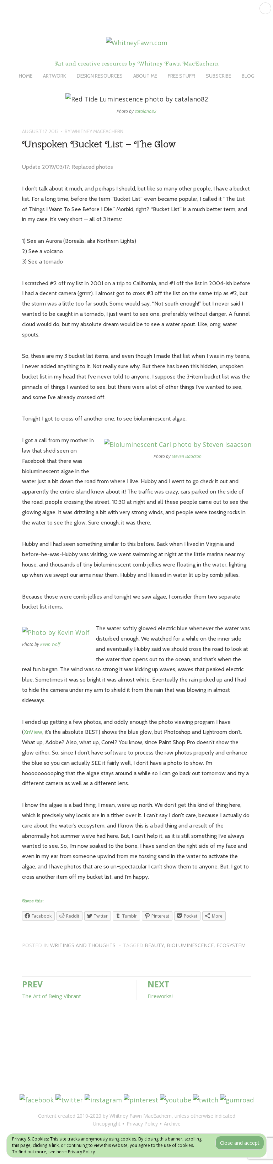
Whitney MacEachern (97, 131)
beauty (154, 945)
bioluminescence (190, 945)
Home (25, 76)
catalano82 (145, 111)
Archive (172, 1123)
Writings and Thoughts (83, 945)
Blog (248, 76)
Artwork (54, 76)
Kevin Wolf (50, 644)
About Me (145, 76)
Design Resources (100, 76)
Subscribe (218, 76)
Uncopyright (107, 1123)
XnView (33, 732)
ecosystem (231, 945)
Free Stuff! (181, 76)
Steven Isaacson (187, 456)
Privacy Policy (81, 1152)
